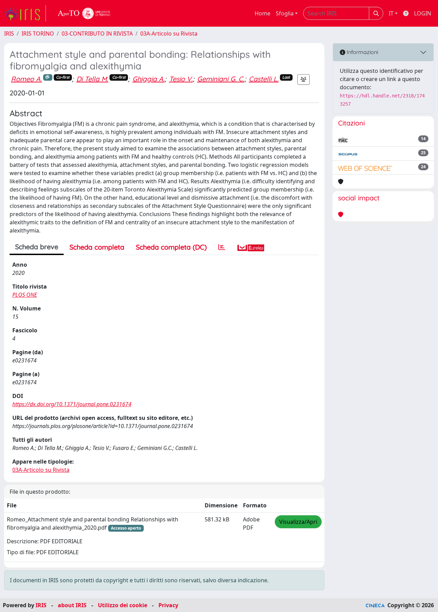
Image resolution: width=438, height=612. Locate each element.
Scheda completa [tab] (96, 247)
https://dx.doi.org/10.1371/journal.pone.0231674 (71, 404)
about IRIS (72, 605)
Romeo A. (26, 79)
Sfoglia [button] (285, 13)
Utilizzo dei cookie (122, 605)
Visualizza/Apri (298, 521)
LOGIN (422, 13)
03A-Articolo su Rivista (168, 33)
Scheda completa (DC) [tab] (171, 247)
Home (262, 13)
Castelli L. (264, 79)
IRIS (9, 33)
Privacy (168, 605)
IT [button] (391, 13)
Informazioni (361, 52)
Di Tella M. (92, 79)
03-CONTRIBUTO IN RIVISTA (97, 33)
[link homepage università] (84, 13)
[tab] (221, 247)
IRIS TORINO (38, 33)
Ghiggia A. (148, 79)
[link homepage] (25, 13)
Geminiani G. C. (220, 79)
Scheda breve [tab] (36, 246)
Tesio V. (181, 79)
